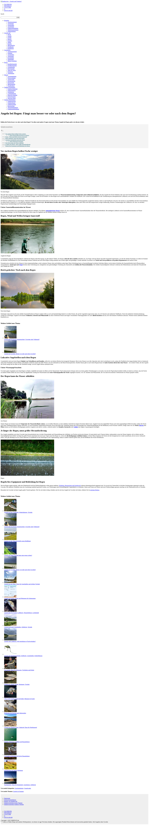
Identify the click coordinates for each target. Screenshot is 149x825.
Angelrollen (11, 25)
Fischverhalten (12, 78)
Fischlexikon (11, 86)
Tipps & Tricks (12, 70)
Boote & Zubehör (12, 95)
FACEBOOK (8, 4)
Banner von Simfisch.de (10, 801)
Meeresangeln (11, 84)
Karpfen (10, 40)
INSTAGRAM (8, 10)
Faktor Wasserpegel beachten (16, 141)
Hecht (9, 34)
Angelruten (11, 23)
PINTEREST (8, 6)
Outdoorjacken (12, 101)
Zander (9, 36)
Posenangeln (11, 68)
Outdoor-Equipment (9, 87)
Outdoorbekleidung (13, 28)
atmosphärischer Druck (53, 210)
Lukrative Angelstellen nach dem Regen (15, 140)
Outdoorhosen (11, 103)
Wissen (6, 75)
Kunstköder (11, 58)
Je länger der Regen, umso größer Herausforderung (17, 144)
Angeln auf (7, 33)
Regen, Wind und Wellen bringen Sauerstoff (16, 137)
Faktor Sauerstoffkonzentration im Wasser (19, 135)
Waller (9, 42)
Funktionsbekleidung (13, 109)
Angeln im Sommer (18, 791)
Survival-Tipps (12, 98)
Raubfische (11, 48)
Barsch (9, 39)
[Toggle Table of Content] (2, 131)
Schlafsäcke (11, 92)
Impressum (7, 798)
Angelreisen (11, 73)
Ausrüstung (7, 50)
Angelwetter (11, 79)
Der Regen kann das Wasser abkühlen (14, 143)
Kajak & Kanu (12, 96)
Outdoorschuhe (12, 104)
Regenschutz (11, 106)
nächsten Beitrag (94, 490)
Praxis (6, 62)
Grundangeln (11, 67)
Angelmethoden (12, 76)
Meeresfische (11, 45)
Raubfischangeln (12, 64)
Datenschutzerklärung (10, 800)
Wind (21, 264)
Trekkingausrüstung (13, 30)
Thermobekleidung (13, 107)
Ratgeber (6, 20)
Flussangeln (11, 82)
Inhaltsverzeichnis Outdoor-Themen (14, 804)
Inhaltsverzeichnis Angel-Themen (13, 803)
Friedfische (11, 47)
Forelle (9, 37)
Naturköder (11, 59)
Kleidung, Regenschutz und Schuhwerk (70, 485)
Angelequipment (12, 22)
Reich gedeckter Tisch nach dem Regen (14, 138)
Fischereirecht (11, 81)
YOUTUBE (7, 7)
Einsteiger (10, 72)
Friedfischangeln (12, 65)
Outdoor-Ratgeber (13, 89)
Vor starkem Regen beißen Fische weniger (15, 134)
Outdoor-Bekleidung (9, 100)
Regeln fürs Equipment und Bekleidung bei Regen (17, 146)
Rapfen (10, 44)
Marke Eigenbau (12, 61)
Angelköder (11, 26)
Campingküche (12, 93)
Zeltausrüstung (12, 31)
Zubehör (10, 53)
